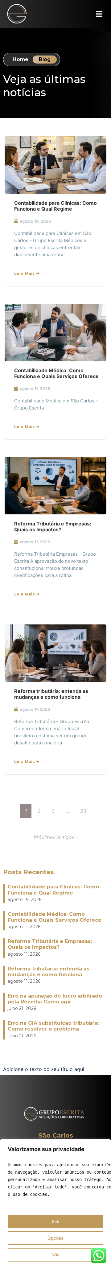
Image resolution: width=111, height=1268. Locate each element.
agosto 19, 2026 (35, 221)
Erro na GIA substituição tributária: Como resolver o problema (53, 1026)
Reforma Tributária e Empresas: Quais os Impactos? (52, 527)
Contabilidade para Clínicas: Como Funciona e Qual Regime (55, 206)
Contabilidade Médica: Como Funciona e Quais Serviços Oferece (56, 373)
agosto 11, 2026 (35, 388)
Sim (55, 1221)
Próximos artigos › (56, 837)
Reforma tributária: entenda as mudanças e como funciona (51, 694)
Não (55, 1254)
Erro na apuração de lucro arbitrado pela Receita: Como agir (55, 999)
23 (83, 811)
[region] (55, 1203)
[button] (99, 15)
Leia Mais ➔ (26, 273)
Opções (55, 1238)
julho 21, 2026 (22, 1008)
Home (20, 59)
